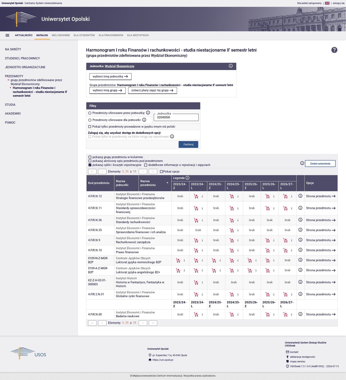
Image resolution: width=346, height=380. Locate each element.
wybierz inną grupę (105, 90)
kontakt (294, 352)
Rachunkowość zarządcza (133, 242)
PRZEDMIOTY (14, 76)
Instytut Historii (126, 278)
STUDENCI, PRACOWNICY (22, 58)
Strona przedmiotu (318, 196)
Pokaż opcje (171, 171)
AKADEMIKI (13, 113)
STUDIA (10, 105)
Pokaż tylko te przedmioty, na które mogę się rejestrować (130, 136)
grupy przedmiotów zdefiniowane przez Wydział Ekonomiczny (36, 82)
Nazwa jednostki (122, 183)
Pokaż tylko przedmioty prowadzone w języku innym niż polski (133, 126)
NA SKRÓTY (13, 49)
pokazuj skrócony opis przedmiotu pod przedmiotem (127, 161)
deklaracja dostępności (302, 357)
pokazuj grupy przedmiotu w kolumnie (117, 157)
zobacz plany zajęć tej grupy (150, 90)
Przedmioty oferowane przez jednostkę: (119, 113)
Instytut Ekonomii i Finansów (135, 194)
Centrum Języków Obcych (133, 258)
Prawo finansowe (127, 252)
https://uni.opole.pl (163, 360)
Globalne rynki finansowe (132, 296)
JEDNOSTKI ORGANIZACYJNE (25, 67)
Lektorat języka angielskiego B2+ (138, 272)
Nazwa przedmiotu (148, 183)
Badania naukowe (127, 316)
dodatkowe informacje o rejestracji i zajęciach (179, 165)
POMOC (10, 122)
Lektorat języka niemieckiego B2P (138, 262)
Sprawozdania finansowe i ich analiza (141, 232)
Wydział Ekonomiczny (119, 66)
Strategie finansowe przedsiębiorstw (140, 198)
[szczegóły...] (202, 196)
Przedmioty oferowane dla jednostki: (117, 120)
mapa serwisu (297, 361)
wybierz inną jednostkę (108, 76)
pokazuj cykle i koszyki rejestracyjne (117, 165)
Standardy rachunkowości (133, 222)
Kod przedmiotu (98, 183)
